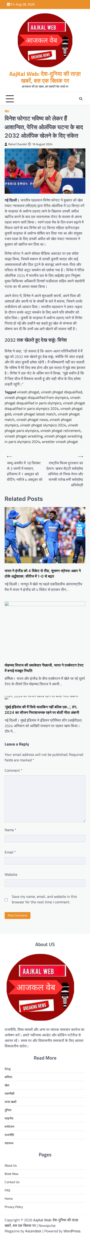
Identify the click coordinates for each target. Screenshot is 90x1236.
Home (9, 1198)
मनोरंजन (9, 1126)
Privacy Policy (14, 1206)
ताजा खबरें (10, 1101)
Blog (8, 1068)
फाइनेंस (9, 1118)
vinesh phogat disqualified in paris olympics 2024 (45, 405)
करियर (8, 1076)
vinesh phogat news (32, 419)
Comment (13, 770)
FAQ (7, 1190)
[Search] (80, 98)
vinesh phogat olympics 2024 (43, 425)
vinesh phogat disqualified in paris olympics (43, 400)
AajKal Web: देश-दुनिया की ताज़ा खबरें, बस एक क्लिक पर (45, 77)
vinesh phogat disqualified (61, 392)
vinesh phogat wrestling (23, 436)
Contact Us (12, 1181)
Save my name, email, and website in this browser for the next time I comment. (44, 899)
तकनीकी (9, 1093)
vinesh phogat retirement (60, 430)
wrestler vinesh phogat (60, 441)
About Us (11, 1165)
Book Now (11, 1173)
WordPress (71, 1231)
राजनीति (9, 1134)
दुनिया (8, 1110)
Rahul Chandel (17, 144)
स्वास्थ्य (9, 1143)
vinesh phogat (28, 392)
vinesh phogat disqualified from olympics (36, 397)
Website (11, 874)
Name (10, 830)
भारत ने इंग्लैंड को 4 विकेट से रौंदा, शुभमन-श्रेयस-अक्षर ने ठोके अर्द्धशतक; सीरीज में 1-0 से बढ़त (43, 573)
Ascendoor (33, 1231)
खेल (7, 111)
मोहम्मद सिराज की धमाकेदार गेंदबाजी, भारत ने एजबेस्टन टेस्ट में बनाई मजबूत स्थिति (44, 668)
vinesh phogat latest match (34, 414)
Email (10, 852)
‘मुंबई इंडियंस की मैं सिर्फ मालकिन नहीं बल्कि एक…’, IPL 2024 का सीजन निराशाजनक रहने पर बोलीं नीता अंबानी (42, 710)
